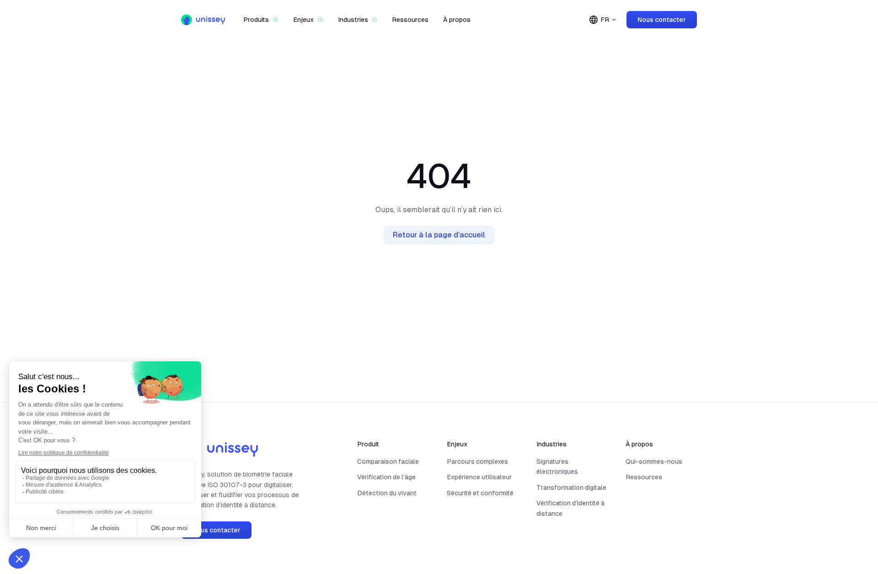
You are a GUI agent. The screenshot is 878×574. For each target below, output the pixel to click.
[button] (260, 19)
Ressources (410, 19)
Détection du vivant (387, 493)
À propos (457, 19)
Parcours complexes (477, 461)
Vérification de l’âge (386, 477)
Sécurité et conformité (480, 493)
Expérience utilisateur (479, 477)
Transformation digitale (571, 487)
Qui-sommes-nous (654, 461)
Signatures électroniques (557, 466)
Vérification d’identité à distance (570, 508)
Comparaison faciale (388, 461)
